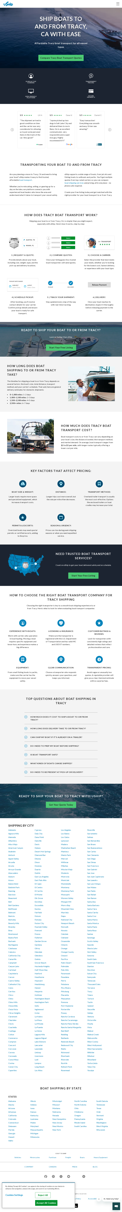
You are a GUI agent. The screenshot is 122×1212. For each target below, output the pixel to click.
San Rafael (91, 894)
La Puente (39, 1027)
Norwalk (64, 927)
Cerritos (11, 991)
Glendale (38, 952)
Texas (98, 1108)
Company (28, 1167)
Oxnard (64, 955)
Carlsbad (12, 970)
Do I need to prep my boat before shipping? (54, 746)
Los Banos (65, 833)
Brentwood (13, 934)
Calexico (12, 952)
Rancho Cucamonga (69, 1020)
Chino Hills (13, 1002)
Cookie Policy (75, 1199)
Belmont (11, 912)
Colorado (12, 1119)
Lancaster (39, 1045)
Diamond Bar (40, 855)
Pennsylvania (79, 1119)
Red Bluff (65, 1031)
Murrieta (65, 912)
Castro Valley (14, 981)
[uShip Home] (8, 4)
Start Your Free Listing (61, 347)
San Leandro (92, 880)
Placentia (65, 995)
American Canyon (15, 848)
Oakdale (64, 934)
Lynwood (65, 841)
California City (14, 955)
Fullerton (38, 937)
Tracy (89, 991)
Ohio (76, 1108)
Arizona (11, 1108)
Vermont (100, 1115)
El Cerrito (39, 891)
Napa (63, 916)
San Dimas (91, 862)
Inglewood (39, 1009)
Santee (90, 934)
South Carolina (80, 1126)
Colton (11, 1034)
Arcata (11, 866)
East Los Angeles (42, 876)
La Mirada (39, 1024)
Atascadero (13, 873)
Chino (10, 998)
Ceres (10, 988)
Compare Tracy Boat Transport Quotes (61, 58)
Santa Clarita (92, 912)
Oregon (77, 1115)
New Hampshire (59, 1119)
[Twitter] (61, 1177)
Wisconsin (100, 1130)
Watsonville (92, 1038)
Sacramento (92, 833)
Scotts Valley (92, 941)
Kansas (33, 1112)
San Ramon (91, 898)
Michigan (34, 1133)
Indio (37, 1006)
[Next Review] (110, 129)
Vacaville (91, 1009)
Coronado (12, 1056)
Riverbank (65, 1056)
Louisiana (34, 1119)
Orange (64, 948)
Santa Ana (91, 902)
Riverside (65, 1059)
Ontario (64, 945)
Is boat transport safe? (44, 754)
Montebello (66, 884)
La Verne (38, 1031)
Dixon (37, 862)
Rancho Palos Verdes (69, 1024)
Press (74, 1167)
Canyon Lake (13, 966)
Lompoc (38, 1063)
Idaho (10, 1140)
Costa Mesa (13, 1059)
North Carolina (80, 1101)
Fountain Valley (41, 927)
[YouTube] (68, 1177)
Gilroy (37, 948)
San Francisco (93, 866)
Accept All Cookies (46, 1203)
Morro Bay (65, 905)
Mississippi (57, 1101)
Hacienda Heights (42, 966)
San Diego (91, 859)
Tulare (90, 995)
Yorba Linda (92, 1063)
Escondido (39, 905)
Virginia (99, 1119)
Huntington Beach (42, 998)
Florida (11, 1130)
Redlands (65, 1038)
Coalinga (12, 1031)
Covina (11, 1063)
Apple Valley (13, 859)
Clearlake (12, 1020)
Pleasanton (65, 998)
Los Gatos (65, 837)
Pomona (64, 1002)
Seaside (90, 945)
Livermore (39, 1056)
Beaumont (12, 898)
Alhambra (12, 841)
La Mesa (38, 1020)
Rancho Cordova (68, 1016)
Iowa (32, 1108)
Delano (38, 848)
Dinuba (38, 859)
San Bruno (91, 844)
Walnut (90, 1031)
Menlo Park (66, 855)
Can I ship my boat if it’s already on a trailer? (56, 737)
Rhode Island (79, 1122)
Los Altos (38, 1070)
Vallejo (90, 1013)
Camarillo (12, 959)
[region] (38, 1195)
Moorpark (65, 894)
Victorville (91, 1020)
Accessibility (93, 1199)
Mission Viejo (66, 869)
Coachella (12, 1027)
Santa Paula (92, 927)
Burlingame (13, 945)
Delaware (12, 1126)
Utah (98, 1112)
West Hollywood (94, 1045)
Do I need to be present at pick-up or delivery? (56, 772)
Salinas (90, 837)
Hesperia (38, 991)
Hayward (38, 981)
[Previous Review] (12, 129)
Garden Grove (40, 941)
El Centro (38, 887)
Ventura (90, 1016)
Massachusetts (36, 1130)
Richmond (65, 1052)
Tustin (90, 1002)
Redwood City (67, 1045)
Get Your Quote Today (61, 804)
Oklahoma (78, 1112)
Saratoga (91, 937)
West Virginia (102, 1126)
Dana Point (39, 837)
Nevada (55, 1115)
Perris (63, 981)
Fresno (37, 934)
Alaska (11, 1105)
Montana (56, 1108)
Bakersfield (13, 884)
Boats (82, 1157)
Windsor (90, 1056)
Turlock (90, 998)
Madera (64, 844)
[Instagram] (53, 1177)
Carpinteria (13, 973)
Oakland (64, 937)
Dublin (37, 873)
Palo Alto (65, 970)
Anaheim (12, 851)
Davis (37, 844)
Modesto (65, 873)
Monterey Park (67, 891)
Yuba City (91, 1067)
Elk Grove (39, 898)
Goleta (37, 959)
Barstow (11, 894)
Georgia (11, 1133)
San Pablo (91, 891)
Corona (11, 1052)
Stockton (91, 970)
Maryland (34, 1126)
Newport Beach (67, 923)
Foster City (39, 923)
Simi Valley (91, 952)
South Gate (92, 959)
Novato (64, 930)
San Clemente (93, 855)
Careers (53, 1167)
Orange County (67, 952)
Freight (68, 1157)
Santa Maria (92, 920)
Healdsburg (40, 984)
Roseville (91, 830)
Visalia (90, 1024)
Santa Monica (93, 923)
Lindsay (38, 1052)
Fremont (38, 930)
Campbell (12, 963)
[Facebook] (46, 1177)
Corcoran (12, 1049)
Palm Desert (66, 963)
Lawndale (39, 1049)
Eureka (38, 909)
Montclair (65, 880)
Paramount (65, 973)
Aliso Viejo (12, 844)
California (12, 1115)
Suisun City (92, 973)
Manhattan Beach (68, 848)
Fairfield (38, 912)
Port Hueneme (67, 1006)
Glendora (38, 955)
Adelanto (12, 830)
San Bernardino (93, 841)
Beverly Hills (13, 923)
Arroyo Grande (14, 869)
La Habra (38, 1016)
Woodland (91, 1059)
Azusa (10, 880)
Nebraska (56, 1112)
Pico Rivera (66, 988)
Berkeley (12, 920)
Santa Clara (92, 909)
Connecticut (13, 1122)
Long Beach (39, 1067)
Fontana (38, 920)
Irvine (37, 1013)
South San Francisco (95, 963)
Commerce (13, 1038)
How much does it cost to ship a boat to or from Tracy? (59, 718)
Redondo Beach (67, 1041)
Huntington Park (42, 1002)
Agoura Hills (13, 833)
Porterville (65, 1009)
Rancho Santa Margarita (71, 1027)
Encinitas (38, 902)
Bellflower (12, 909)
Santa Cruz (91, 916)
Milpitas (64, 866)
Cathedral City (14, 984)
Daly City (38, 833)
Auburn (11, 876)
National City (66, 920)
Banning (11, 891)
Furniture (52, 1157)
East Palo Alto (40, 880)
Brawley (11, 927)
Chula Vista (13, 1009)
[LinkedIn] (84, 1177)
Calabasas (12, 948)
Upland (90, 1006)
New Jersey (57, 1122)
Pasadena (65, 977)
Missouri (56, 1105)
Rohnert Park (66, 1067)
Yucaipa (90, 1070)
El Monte (38, 894)
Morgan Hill (66, 902)
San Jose (90, 873)
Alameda (12, 837)
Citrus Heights (14, 1013)
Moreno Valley (67, 898)
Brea (10, 930)
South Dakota (102, 1101)
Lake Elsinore (40, 1041)
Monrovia (65, 876)
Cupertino (12, 1070)
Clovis (11, 1024)
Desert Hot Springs (43, 851)
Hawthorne (39, 977)
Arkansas (12, 1112)
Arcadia (11, 862)
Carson (11, 977)
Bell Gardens (13, 905)
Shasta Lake (92, 948)
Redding (64, 1034)
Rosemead (65, 1070)
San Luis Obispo (94, 884)
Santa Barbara (93, 905)
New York (56, 1130)
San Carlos (91, 851)
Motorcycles (35, 1157)
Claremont (12, 1016)
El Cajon (38, 884)
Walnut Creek (93, 1034)
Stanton (90, 966)
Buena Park (13, 937)
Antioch (11, 855)
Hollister (38, 995)
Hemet (38, 988)
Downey (38, 866)
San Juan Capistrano (95, 876)
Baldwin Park (14, 887)
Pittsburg (65, 991)
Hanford (38, 973)
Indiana (33, 1105)
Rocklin (64, 1063)
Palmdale (65, 966)
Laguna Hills (40, 1034)
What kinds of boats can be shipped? (51, 763)
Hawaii (11, 1137)
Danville (38, 841)
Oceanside (65, 941)
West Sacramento (94, 1049)
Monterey (65, 887)
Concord (12, 1045)
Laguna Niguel (41, 1038)
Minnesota (34, 1137)
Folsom (38, 916)
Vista (89, 1027)
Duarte (38, 869)
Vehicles (17, 1157)
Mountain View (67, 909)
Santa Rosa (92, 930)
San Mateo (91, 887)
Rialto (63, 1049)
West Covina (92, 1041)
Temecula (91, 981)
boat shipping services (74, 183)
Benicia (11, 916)
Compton (12, 1041)
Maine (33, 1122)
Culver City (13, 1067)
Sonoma (90, 955)
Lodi (36, 1059)
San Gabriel (92, 869)
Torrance (91, 988)
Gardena (38, 945)
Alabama (12, 1101)
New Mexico (57, 1126)
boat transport (25, 180)
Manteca (65, 851)
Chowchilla (13, 1006)
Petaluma (65, 984)
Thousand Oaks (93, 984)
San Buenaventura (94, 848)
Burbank (12, 941)
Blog (95, 1167)
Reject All (43, 1195)
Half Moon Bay (41, 970)
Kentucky (34, 1115)
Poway (64, 1013)
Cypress (38, 830)
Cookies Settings (14, 1195)
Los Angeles (66, 830)
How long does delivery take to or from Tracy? (58, 728)
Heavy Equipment (101, 1157)
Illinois (33, 1101)
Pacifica (64, 959)
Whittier (90, 1052)
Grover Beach (40, 963)
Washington (101, 1122)
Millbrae (64, 862)
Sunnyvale (91, 977)
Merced (64, 859)
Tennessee (100, 1105)
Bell (10, 902)
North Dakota (80, 1105)
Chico (10, 995)
